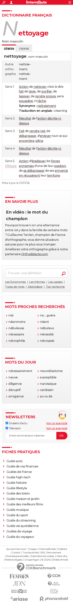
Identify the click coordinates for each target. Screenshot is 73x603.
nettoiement (46, 106)
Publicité (62, 549)
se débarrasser (34, 170)
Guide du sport (17, 515)
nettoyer (40, 86)
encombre (26, 141)
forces (55, 161)
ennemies (26, 166)
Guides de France (19, 472)
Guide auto (15, 461)
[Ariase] (19, 599)
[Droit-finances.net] (53, 583)
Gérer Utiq (61, 556)
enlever (45, 136)
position (60, 166)
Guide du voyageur (20, 537)
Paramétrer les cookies (42, 556)
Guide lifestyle (17, 488)
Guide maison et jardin (23, 499)
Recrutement (54, 552)
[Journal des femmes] (19, 576)
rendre (40, 96)
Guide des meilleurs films (25, 504)
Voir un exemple (56, 423)
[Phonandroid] (53, 598)
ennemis (61, 170)
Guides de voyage (19, 531)
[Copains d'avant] (19, 591)
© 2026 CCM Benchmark (54, 559)
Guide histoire (17, 483)
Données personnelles (17, 556)
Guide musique (18, 510)
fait (21, 91)
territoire (53, 175)
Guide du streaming (21, 520)
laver (32, 91)
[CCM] (53, 576)
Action (23, 86)
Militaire (11, 166)
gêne (39, 141)
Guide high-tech (19, 477)
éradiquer (39, 161)
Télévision (14, 428)
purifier (46, 91)
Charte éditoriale (47, 549)
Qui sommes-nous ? (16, 549)
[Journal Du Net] (19, 583)
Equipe (32, 549)
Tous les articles (30, 552)
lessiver (24, 96)
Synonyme (24, 49)
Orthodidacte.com (34, 254)
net (42, 131)
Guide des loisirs (18, 493)
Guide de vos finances (22, 466)
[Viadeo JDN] (53, 591)
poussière (26, 101)
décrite (52, 118)
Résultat (25, 118)
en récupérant (29, 175)
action (42, 118)
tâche (41, 101)
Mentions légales (13, 559)
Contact (16, 552)
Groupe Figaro (32, 559)
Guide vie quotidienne (23, 526)
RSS (43, 552)
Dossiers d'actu (17, 423)
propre (51, 96)
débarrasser (27, 136)
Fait (21, 131)
